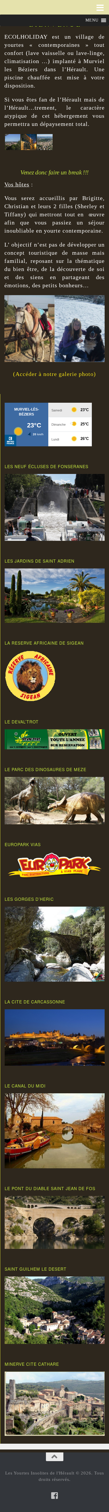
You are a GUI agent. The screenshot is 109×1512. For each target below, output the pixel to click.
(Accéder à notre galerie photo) (54, 374)
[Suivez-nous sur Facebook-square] (54, 1495)
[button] (92, 20)
